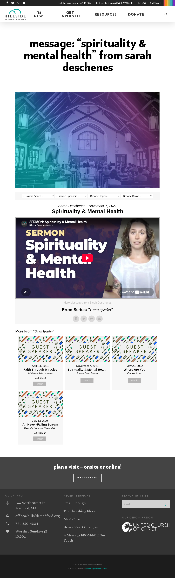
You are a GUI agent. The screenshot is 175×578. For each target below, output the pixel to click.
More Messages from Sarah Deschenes (87, 302)
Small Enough (75, 503)
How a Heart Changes (81, 527)
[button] (87, 478)
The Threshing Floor (80, 511)
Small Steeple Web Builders (96, 568)
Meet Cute (72, 519)
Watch (40, 384)
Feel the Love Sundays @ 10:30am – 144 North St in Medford (90, 3)
